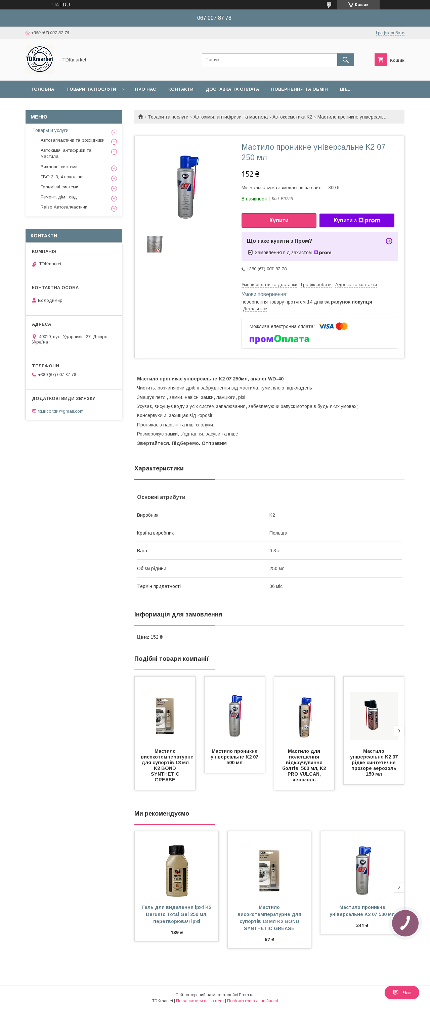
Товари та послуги (91, 89)
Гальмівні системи (59, 186)
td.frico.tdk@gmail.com (61, 410)
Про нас (145, 89)
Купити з (345, 220)
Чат (407, 992)
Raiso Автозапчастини (64, 207)
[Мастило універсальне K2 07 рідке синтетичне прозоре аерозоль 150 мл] (374, 710)
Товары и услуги (50, 130)
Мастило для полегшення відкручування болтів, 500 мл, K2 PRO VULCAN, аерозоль (304, 765)
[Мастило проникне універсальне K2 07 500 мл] (235, 710)
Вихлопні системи (59, 166)
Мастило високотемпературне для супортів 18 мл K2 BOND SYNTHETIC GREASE (168, 765)
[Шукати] (345, 59)
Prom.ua (247, 995)
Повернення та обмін (299, 89)
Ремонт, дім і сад (59, 196)
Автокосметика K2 (292, 117)
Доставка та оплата (232, 89)
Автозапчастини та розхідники (72, 140)
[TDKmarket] (40, 72)
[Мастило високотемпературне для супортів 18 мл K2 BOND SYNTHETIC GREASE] (165, 710)
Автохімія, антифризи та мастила (231, 117)
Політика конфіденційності (252, 1001)
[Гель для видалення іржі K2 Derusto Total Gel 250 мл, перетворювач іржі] (176, 865)
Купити (279, 220)
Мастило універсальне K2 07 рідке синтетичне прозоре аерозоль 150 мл (374, 762)
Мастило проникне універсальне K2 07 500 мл (235, 756)
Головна (43, 89)
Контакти (181, 89)
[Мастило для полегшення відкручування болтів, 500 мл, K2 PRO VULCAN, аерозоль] (304, 710)
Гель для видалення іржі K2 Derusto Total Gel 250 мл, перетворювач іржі (177, 914)
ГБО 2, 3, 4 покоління (63, 176)
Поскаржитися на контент (200, 1001)
